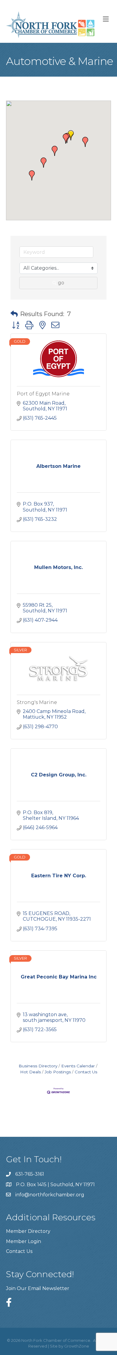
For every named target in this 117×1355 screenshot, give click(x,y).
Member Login (23, 1241)
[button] (65, 138)
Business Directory (38, 1065)
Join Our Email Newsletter (37, 1288)
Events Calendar (78, 1065)
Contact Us (86, 1071)
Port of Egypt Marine (43, 394)
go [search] (61, 283)
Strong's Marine (37, 702)
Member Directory (28, 1231)
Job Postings (58, 1071)
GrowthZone (76, 1346)
